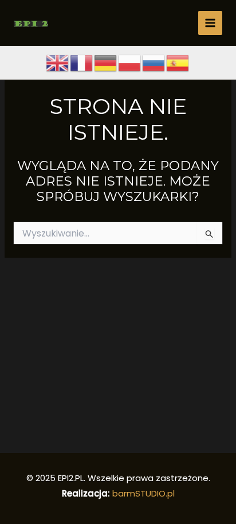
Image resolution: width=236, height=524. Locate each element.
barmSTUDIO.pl (143, 493)
